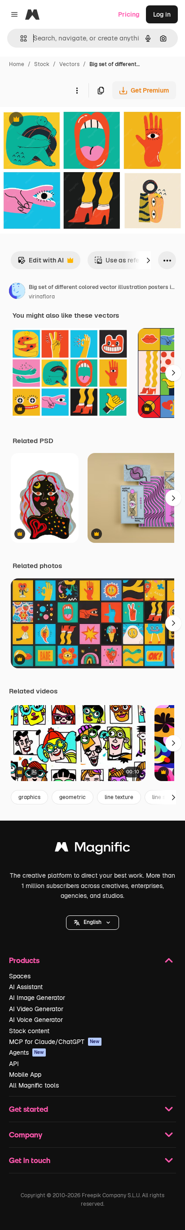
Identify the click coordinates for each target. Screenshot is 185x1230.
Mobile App (25, 1074)
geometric (72, 797)
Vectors (69, 64)
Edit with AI (41, 262)
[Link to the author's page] (17, 292)
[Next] (148, 260)
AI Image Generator (37, 998)
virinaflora (42, 296)
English (92, 922)
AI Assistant (26, 987)
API (14, 1064)
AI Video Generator (36, 1009)
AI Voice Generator (36, 1020)
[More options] (77, 90)
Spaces (20, 976)
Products (24, 960)
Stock (41, 64)
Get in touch (29, 1160)
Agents (26, 1052)
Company (25, 1134)
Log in (162, 14)
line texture (119, 797)
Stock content (29, 1031)
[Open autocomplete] (20, 38)
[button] (92, 922)
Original (57, 120)
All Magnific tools (34, 1085)
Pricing (129, 14)
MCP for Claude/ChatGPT (54, 1042)
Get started (28, 1109)
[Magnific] (92, 849)
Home (16, 64)
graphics (29, 797)
